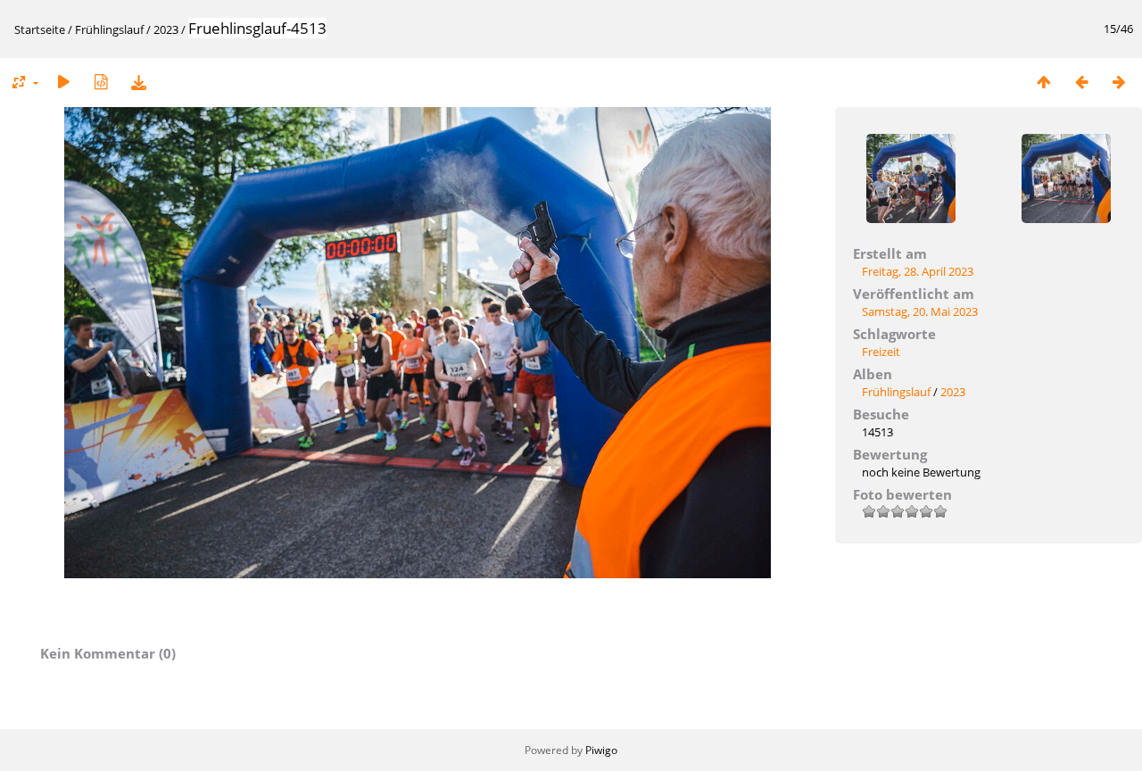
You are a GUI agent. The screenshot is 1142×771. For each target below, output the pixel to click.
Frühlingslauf (109, 29)
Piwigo (601, 750)
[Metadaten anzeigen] (101, 81)
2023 (165, 29)
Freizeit (881, 352)
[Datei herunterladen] (138, 81)
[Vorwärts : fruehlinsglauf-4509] (1119, 81)
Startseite (39, 29)
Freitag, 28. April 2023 (917, 271)
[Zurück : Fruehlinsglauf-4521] (1081, 81)
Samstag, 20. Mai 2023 (920, 311)
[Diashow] (63, 81)
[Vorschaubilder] (1044, 81)
